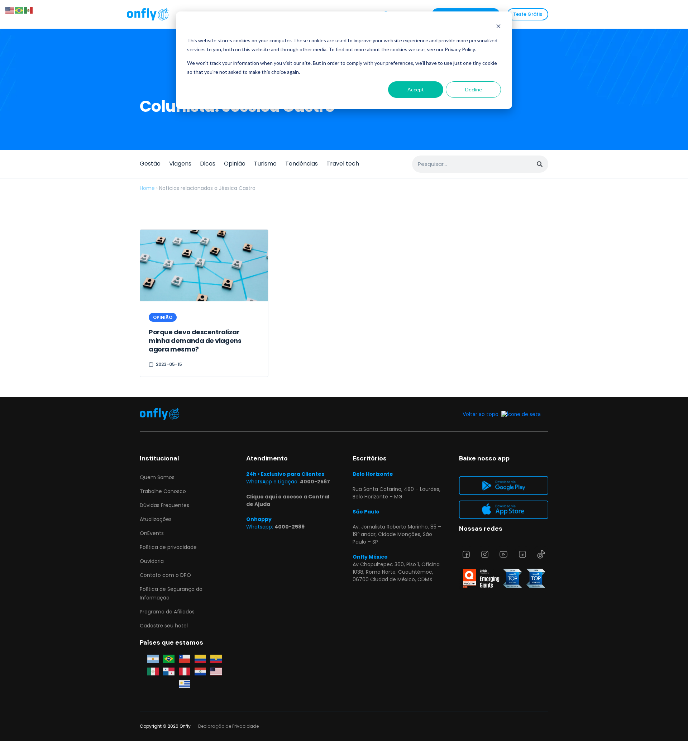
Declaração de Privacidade (228, 726)
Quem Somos (157, 477)
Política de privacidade (168, 547)
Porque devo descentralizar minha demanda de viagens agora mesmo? (195, 341)
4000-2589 (289, 526)
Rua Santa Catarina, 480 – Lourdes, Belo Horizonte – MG (396, 493)
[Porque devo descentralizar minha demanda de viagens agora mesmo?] (204, 266)
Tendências (301, 163)
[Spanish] (28, 10)
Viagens (180, 163)
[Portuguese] (19, 10)
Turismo (265, 163)
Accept (415, 89)
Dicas (207, 163)
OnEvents (152, 533)
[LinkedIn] (522, 554)
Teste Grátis (527, 14)
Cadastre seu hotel (164, 625)
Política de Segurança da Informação (171, 593)
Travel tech (342, 163)
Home (147, 188)
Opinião (234, 163)
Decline (473, 89)
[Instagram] (485, 554)
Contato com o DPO (165, 575)
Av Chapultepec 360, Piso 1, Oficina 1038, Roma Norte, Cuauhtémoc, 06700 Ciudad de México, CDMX (396, 572)
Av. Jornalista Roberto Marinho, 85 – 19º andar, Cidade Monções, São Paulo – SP (397, 534)
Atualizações (156, 519)
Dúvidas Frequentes (164, 505)
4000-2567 (315, 481)
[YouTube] (503, 554)
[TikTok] (541, 554)
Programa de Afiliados (167, 611)
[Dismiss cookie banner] (498, 27)
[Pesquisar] (539, 164)
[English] (10, 10)
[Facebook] (466, 554)
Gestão (150, 163)
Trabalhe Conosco (163, 491)
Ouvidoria (152, 561)
